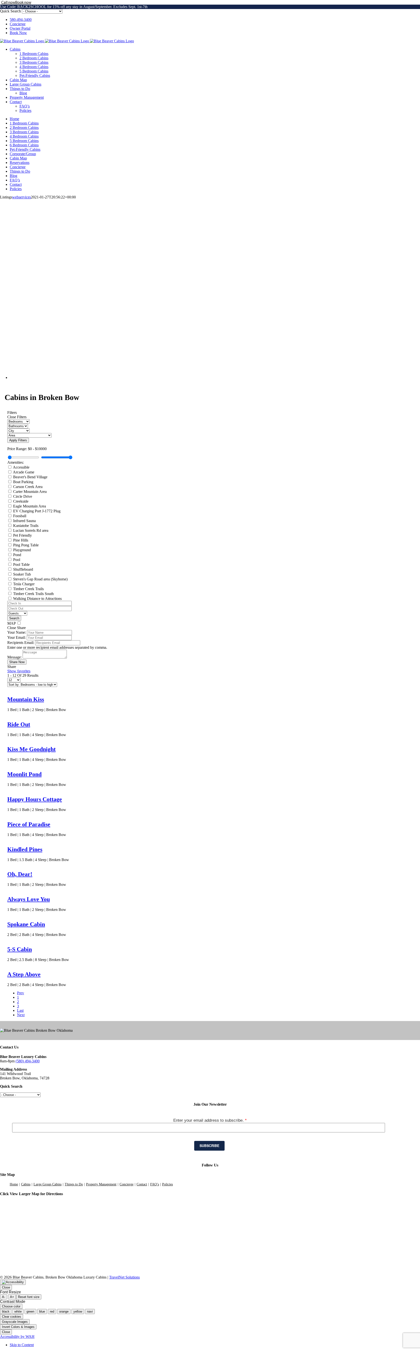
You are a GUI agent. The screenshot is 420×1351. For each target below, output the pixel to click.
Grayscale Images (15, 1322)
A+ (12, 1297)
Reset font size (28, 1297)
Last (20, 1010)
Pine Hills (20, 540)
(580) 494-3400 (28, 1061)
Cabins (25, 1184)
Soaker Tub (22, 574)
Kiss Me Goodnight (31, 749)
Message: (14, 657)
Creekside (20, 501)
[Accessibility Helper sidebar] (13, 1282)
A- (3, 1297)
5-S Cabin (19, 949)
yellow (77, 1311)
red (52, 1311)
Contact (142, 1184)
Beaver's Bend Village (30, 477)
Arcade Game (23, 472)
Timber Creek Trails (28, 589)
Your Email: (16, 637)
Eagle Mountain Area (29, 506)
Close (6, 1287)
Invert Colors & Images (18, 1327)
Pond (17, 555)
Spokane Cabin (26, 924)
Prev (20, 993)
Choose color (11, 1306)
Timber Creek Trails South (33, 594)
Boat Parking (23, 482)
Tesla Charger (24, 584)
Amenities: (15, 462)
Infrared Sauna (24, 521)
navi (90, 1311)
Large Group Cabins (47, 1184)
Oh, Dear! (19, 874)
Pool (16, 560)
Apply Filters (18, 440)
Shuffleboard (23, 569)
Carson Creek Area (28, 487)
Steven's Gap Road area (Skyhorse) (40, 579)
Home (14, 1184)
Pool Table (21, 564)
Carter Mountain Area (30, 491)
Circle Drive (22, 496)
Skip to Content (22, 1345)
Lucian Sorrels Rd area (30, 530)
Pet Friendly (22, 535)
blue (42, 1311)
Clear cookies (11, 1316)
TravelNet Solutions (124, 1277)
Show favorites (18, 671)
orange (64, 1311)
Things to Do (74, 1184)
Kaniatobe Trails (25, 526)
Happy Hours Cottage (34, 799)
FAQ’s (154, 1184)
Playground (22, 550)
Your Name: (16, 632)
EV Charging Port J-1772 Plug (37, 511)
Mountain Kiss (25, 699)
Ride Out (18, 724)
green (30, 1311)
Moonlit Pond (24, 774)
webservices (21, 197)
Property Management (101, 1184)
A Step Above (24, 974)
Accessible (21, 467)
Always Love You (28, 899)
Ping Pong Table (26, 545)
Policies (167, 1184)
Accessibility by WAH (17, 1336)
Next (21, 1015)
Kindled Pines (24, 849)
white (18, 1311)
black (5, 1311)
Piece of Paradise (28, 824)
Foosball (19, 516)
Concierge (126, 1184)
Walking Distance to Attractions (37, 598)
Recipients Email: (20, 642)
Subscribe (209, 1145)
